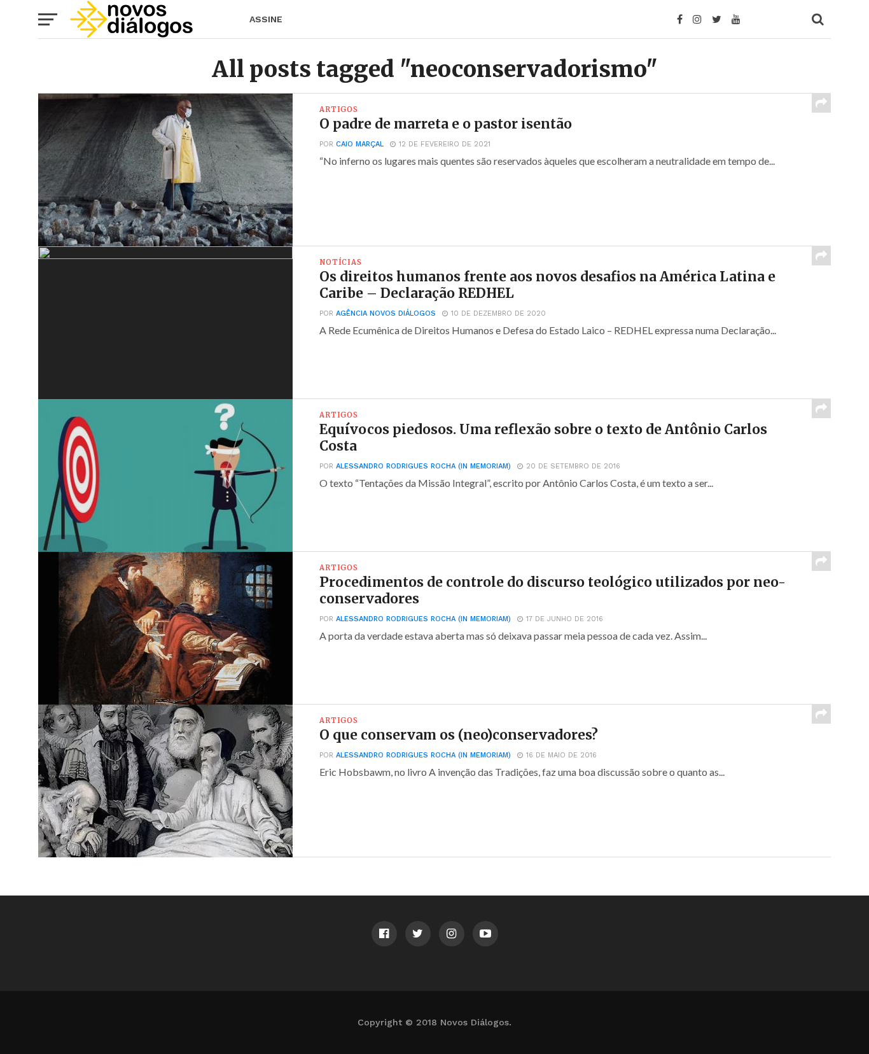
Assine (265, 19)
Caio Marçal (360, 144)
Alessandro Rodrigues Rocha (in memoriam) (423, 466)
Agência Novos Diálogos (386, 313)
